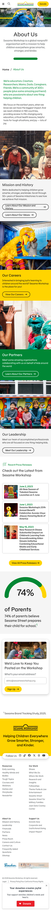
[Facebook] (29, 756)
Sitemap (6, 855)
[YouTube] (43, 756)
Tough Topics (8, 779)
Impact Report (35, 831)
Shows (32, 769)
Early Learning (8, 769)
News (4, 835)
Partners (6, 832)
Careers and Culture (11, 842)
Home (5, 69)
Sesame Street (35, 796)
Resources (7, 766)
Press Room (7, 839)
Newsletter (7, 795)
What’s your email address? (20, 674)
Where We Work (36, 776)
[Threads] (39, 756)
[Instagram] (20, 756)
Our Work (33, 766)
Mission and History (11, 822)
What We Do (34, 772)
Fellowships (34, 786)
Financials (6, 828)
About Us (6, 818)
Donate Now (34, 822)
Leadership (7, 825)
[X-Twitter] (34, 756)
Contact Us (7, 845)
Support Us (34, 818)
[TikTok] (25, 756)
